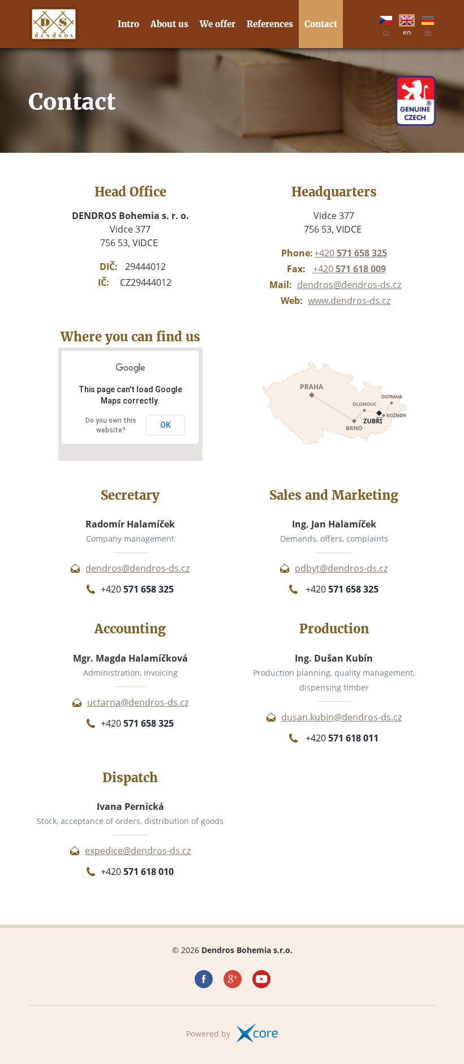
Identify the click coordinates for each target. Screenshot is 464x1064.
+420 (350, 253)
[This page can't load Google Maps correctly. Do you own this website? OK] (130, 457)
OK (165, 425)
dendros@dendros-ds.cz (349, 284)
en (407, 30)
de (428, 30)
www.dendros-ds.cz (349, 300)
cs (386, 30)
